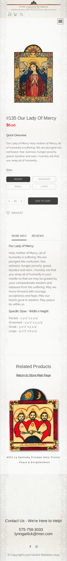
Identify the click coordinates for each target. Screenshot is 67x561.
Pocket (18, 179)
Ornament (44, 179)
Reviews (38, 236)
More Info (19, 236)
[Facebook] (30, 546)
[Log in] (7, 13)
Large (44, 186)
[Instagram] (36, 546)
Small (18, 186)
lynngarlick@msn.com (33, 534)
